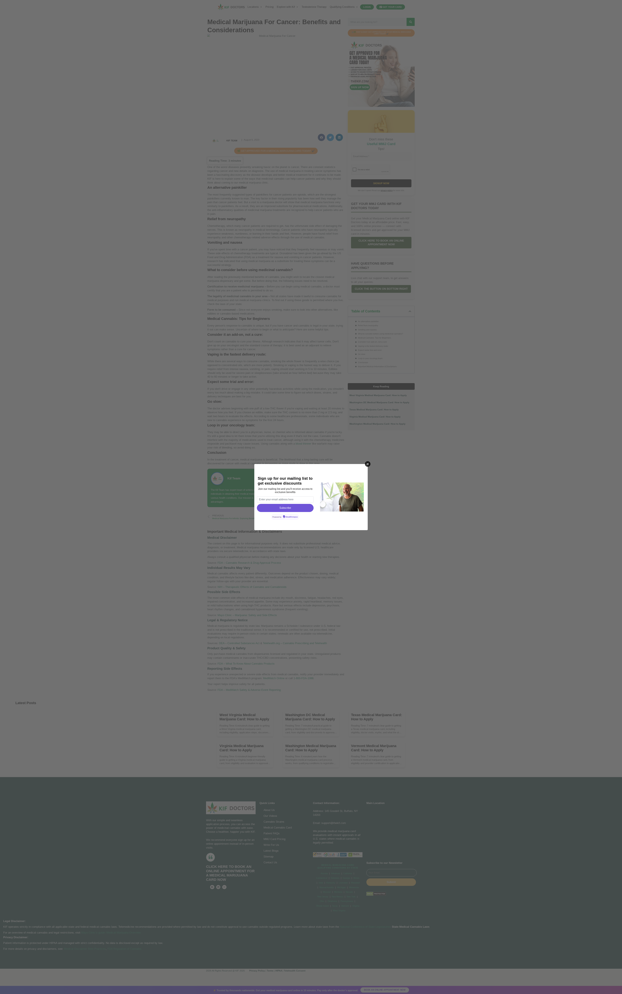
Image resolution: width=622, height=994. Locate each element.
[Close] (367, 464)
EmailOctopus (292, 517)
